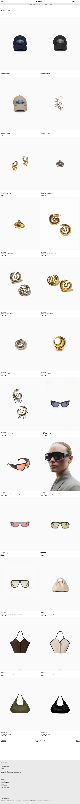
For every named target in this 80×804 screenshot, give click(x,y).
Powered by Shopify (5, 800)
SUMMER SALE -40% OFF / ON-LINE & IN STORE (40, 4)
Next (77, 740)
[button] (73, 1)
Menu (2, 1)
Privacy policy (19, 800)
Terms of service (25, 800)
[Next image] (38, 43)
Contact (2, 779)
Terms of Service (5, 782)
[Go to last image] (1, 43)
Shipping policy (33, 800)
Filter (2, 15)
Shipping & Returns (5, 781)
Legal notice (39, 800)
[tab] (58, 729)
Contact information (47, 800)
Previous (4, 740)
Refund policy (4, 785)
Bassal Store (6, 798)
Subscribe (3, 756)
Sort (77, 15)
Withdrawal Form (5, 787)
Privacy (2, 784)
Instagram (3, 792)
